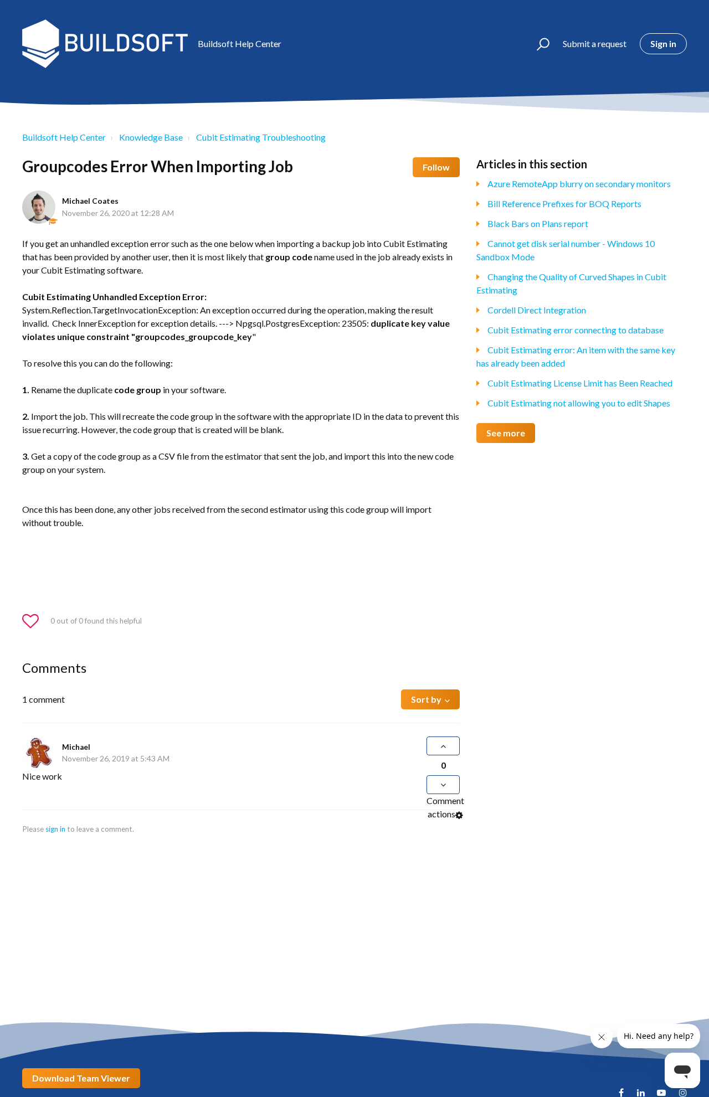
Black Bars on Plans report (537, 223)
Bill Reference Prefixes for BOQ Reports (564, 203)
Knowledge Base (151, 137)
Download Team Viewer (81, 1078)
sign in (55, 829)
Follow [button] (436, 167)
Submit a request (594, 43)
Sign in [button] (663, 43)
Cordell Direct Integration (536, 310)
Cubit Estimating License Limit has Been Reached (579, 383)
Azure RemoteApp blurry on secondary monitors (579, 183)
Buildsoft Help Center (64, 137)
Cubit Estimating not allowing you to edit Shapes (578, 403)
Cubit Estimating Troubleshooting (261, 137)
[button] (538, 43)
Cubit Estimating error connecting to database (575, 330)
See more (505, 433)
